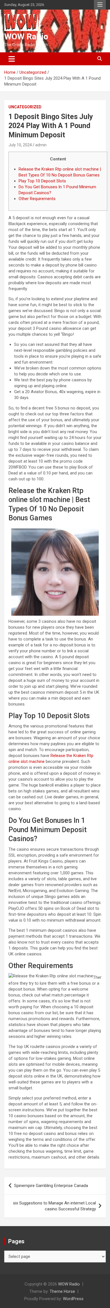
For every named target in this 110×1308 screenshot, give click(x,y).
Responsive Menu (100, 5)
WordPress (73, 1298)
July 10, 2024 (20, 145)
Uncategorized (24, 107)
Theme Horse (62, 1291)
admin (41, 145)
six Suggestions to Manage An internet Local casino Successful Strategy (54, 1206)
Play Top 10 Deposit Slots (42, 180)
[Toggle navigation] (11, 58)
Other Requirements (37, 198)
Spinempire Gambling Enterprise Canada (51, 1185)
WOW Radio (26, 36)
